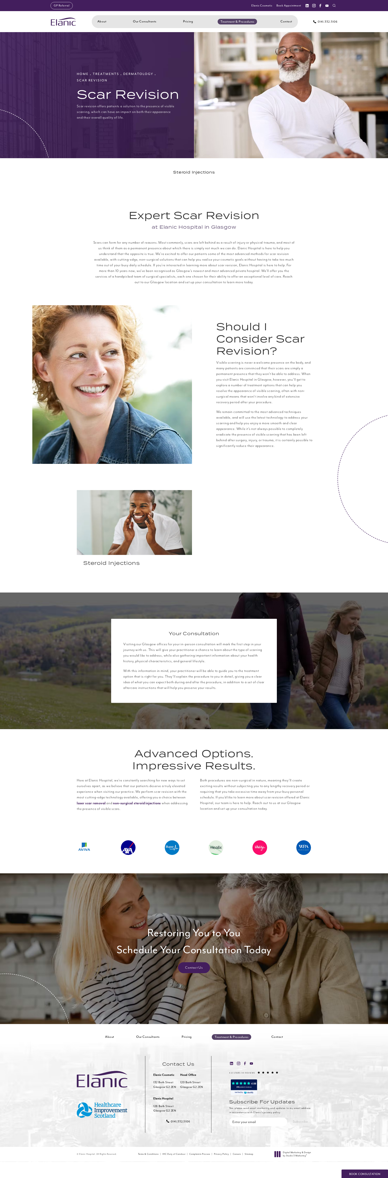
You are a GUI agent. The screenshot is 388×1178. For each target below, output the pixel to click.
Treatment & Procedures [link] (237, 22)
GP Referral (62, 5)
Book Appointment (288, 5)
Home (83, 74)
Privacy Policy (221, 1154)
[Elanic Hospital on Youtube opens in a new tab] (327, 5)
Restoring (194, 941)
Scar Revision (92, 80)
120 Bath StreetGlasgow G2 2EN (191, 1085)
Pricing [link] (188, 21)
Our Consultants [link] (144, 21)
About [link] (101, 21)
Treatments (106, 74)
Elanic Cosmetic (261, 5)
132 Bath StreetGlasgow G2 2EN (164, 1085)
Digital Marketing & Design (297, 1154)
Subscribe (300, 1122)
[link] (325, 21)
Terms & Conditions (148, 1154)
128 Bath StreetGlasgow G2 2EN (164, 1108)
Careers (237, 1154)
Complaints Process (199, 1154)
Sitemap (249, 1154)
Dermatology (138, 74)
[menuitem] (307, 5)
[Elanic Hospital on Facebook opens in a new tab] (320, 5)
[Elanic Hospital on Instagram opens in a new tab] (314, 5)
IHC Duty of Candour (174, 1154)
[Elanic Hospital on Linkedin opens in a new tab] (307, 5)
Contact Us (194, 968)
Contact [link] (286, 21)
